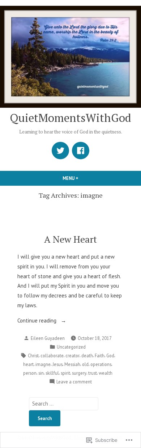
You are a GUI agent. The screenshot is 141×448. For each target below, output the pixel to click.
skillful (52, 373)
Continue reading (37, 321)
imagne (43, 364)
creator (72, 355)
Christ (33, 355)
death (87, 355)
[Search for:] (63, 403)
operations (100, 364)
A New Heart (70, 239)
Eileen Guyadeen (48, 338)
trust (92, 373)
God (110, 355)
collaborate (52, 355)
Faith (99, 355)
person (30, 373)
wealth (105, 373)
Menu (83, 178)
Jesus (57, 364)
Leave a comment (74, 382)
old (85, 364)
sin (41, 373)
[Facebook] (80, 150)
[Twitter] (60, 150)
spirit (65, 373)
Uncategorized (71, 347)
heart (28, 364)
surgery (79, 373)
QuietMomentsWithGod (70, 117)
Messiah (72, 364)
